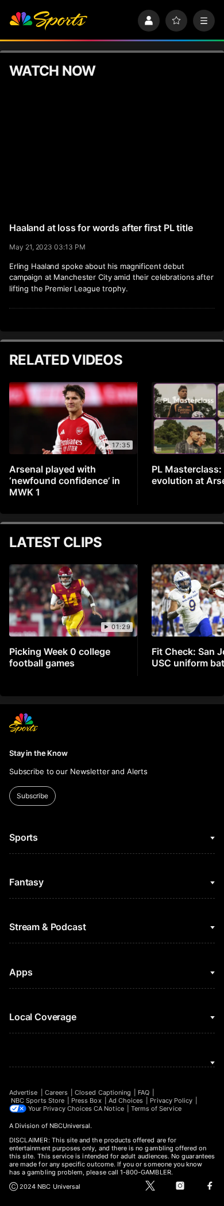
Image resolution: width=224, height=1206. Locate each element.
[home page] (48, 21)
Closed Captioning (103, 1092)
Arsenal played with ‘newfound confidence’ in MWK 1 (64, 480)
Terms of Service (156, 1108)
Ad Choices (126, 1100)
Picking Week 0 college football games (59, 657)
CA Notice (109, 1108)
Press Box (86, 1100)
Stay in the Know (38, 753)
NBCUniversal (70, 1126)
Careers (56, 1092)
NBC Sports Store (37, 1100)
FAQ (143, 1092)
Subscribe (32, 795)
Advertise (23, 1092)
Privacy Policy (171, 1100)
